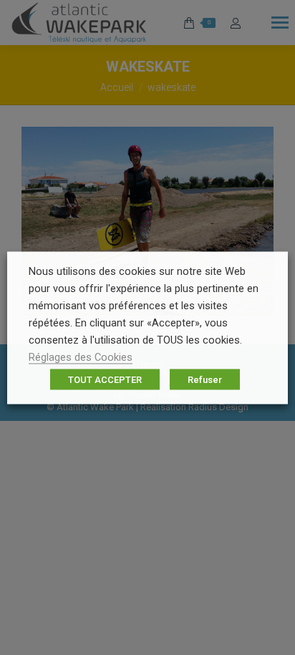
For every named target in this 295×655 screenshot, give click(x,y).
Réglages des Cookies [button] (80, 356)
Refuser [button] (205, 379)
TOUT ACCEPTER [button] (105, 379)
